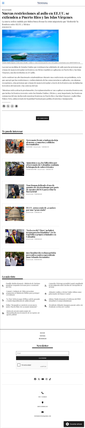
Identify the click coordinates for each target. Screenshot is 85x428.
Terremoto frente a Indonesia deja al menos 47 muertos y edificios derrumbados (42, 142)
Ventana (42, 336)
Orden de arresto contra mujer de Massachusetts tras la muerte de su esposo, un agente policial (22, 313)
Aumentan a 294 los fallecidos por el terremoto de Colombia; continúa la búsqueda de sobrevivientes (42, 164)
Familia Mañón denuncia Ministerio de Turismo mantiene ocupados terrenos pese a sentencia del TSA (23, 285)
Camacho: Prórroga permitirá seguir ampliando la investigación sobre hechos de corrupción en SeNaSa (66, 285)
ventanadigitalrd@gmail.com (42, 416)
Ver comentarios (42, 118)
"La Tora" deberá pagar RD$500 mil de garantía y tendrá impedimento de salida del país (23, 300)
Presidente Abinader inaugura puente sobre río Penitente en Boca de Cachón (66, 306)
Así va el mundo (7, 10)
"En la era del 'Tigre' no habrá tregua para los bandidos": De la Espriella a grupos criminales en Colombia (41, 233)
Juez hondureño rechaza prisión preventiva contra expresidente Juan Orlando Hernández (41, 254)
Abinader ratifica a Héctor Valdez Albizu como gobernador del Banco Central (65, 293)
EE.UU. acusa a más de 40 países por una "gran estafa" (41, 208)
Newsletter (42, 345)
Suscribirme (42, 358)
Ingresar (43, 338)
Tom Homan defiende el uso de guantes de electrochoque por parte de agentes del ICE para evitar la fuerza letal (42, 188)
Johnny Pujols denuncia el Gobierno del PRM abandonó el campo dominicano (64, 300)
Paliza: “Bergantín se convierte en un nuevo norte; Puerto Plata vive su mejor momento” (21, 306)
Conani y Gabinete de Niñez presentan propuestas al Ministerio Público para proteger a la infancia (22, 293)
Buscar (42, 333)
